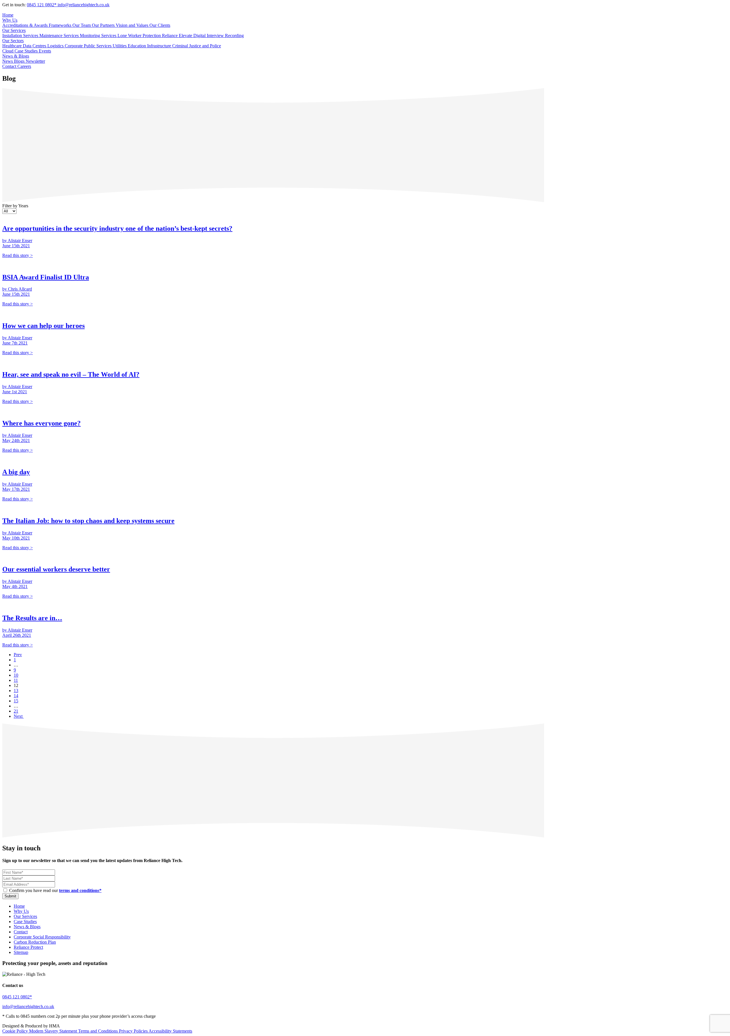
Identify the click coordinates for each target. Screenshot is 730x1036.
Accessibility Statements (170, 1031)
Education (137, 45)
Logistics (56, 45)
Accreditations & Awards (25, 25)
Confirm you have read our (55, 890)
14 (16, 695)
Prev (18, 654)
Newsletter (35, 61)
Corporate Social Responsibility (42, 936)
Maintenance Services (59, 35)
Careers (24, 66)
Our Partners (104, 25)
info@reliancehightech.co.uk (84, 4)
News (8, 61)
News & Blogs (15, 56)
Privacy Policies (134, 1031)
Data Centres (35, 45)
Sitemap (21, 952)
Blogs (20, 61)
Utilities (120, 45)
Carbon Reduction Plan (35, 942)
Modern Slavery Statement (53, 1031)
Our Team (82, 25)
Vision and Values (132, 25)
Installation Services (20, 35)
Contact (9, 66)
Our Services (14, 30)
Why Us (9, 20)
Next (19, 716)
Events (45, 50)
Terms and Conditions (98, 1031)
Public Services (98, 45)
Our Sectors (13, 40)
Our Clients (159, 25)
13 (16, 690)
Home (7, 15)
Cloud (8, 50)
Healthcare (12, 45)
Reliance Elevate (177, 35)
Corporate (74, 45)
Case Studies (27, 50)
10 (16, 675)
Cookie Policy (15, 1031)
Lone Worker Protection (139, 35)
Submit (10, 896)
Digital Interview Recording (218, 35)
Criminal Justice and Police (196, 45)
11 (16, 680)
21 (16, 711)
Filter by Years (15, 205)
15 (16, 700)
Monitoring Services (98, 35)
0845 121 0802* (42, 4)
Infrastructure (159, 45)
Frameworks (60, 25)
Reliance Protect (28, 947)
